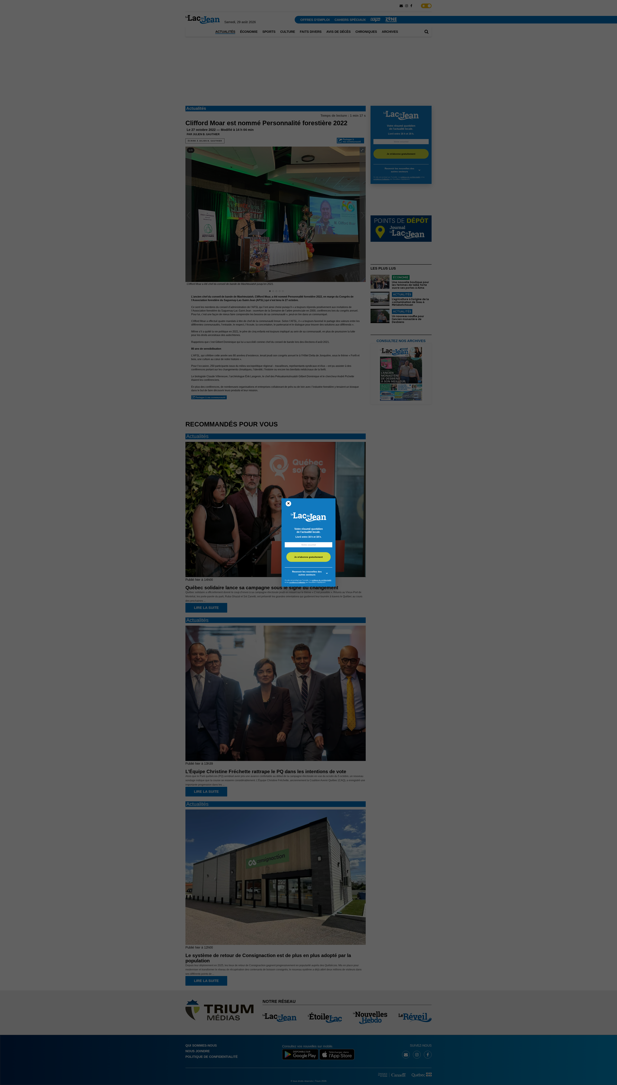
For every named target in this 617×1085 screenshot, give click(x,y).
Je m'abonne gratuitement (308, 557)
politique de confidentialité (321, 580)
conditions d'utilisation (297, 582)
